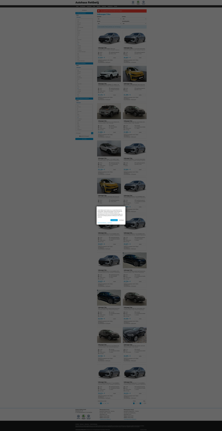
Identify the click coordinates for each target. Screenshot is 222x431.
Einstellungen (121, 220)
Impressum (109, 222)
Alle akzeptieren (114, 220)
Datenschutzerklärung (101, 222)
